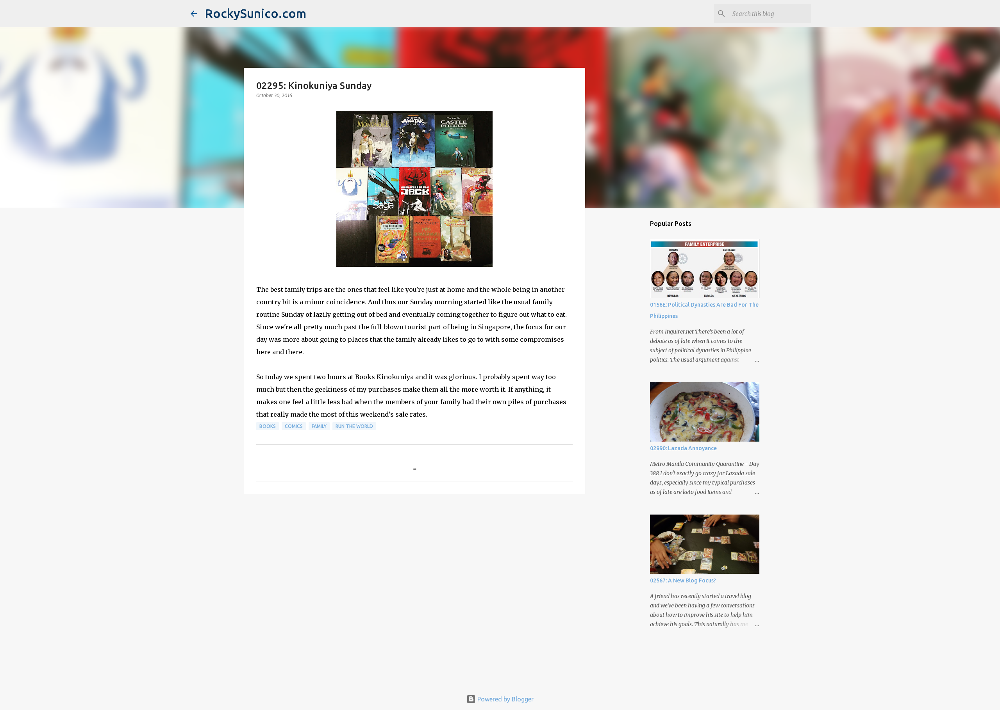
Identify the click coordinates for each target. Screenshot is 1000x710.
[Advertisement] (414, 560)
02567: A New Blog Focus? (683, 580)
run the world (354, 426)
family (319, 426)
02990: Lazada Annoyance (683, 448)
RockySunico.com (255, 13)
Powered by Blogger (505, 699)
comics (294, 426)
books (267, 426)
